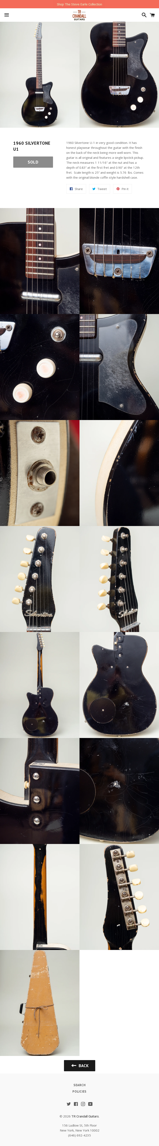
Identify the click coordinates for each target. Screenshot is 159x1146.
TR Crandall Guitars (85, 1116)
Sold (33, 162)
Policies (79, 1091)
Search (79, 1085)
